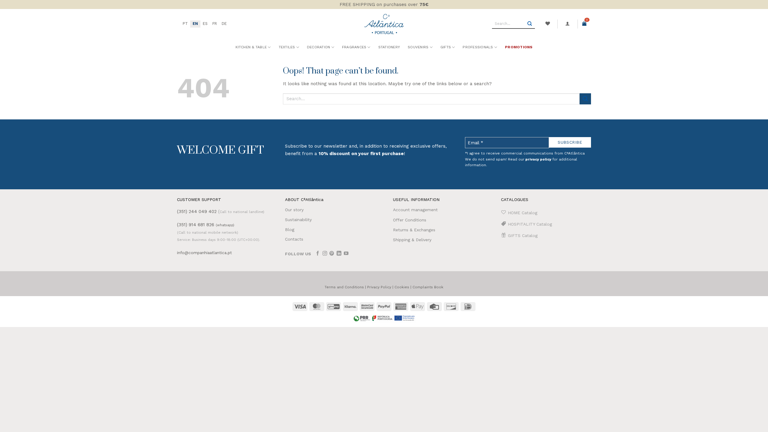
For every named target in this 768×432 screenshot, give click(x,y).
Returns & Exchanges (414, 229)
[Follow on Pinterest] (331, 254)
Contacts (294, 239)
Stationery (389, 47)
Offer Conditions (409, 220)
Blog (289, 229)
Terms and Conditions (344, 287)
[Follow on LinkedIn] (339, 254)
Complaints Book (427, 287)
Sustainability (298, 219)
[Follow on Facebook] (317, 254)
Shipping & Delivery (412, 239)
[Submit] (530, 24)
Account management (415, 209)
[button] (567, 23)
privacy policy (538, 159)
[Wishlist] (547, 23)
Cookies (401, 287)
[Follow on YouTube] (346, 254)
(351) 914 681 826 (205, 224)
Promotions (518, 47)
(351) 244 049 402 (197, 211)
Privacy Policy (379, 287)
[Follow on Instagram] (324, 254)
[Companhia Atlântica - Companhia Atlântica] (384, 24)
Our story (294, 209)
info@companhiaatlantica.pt (204, 252)
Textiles (287, 47)
